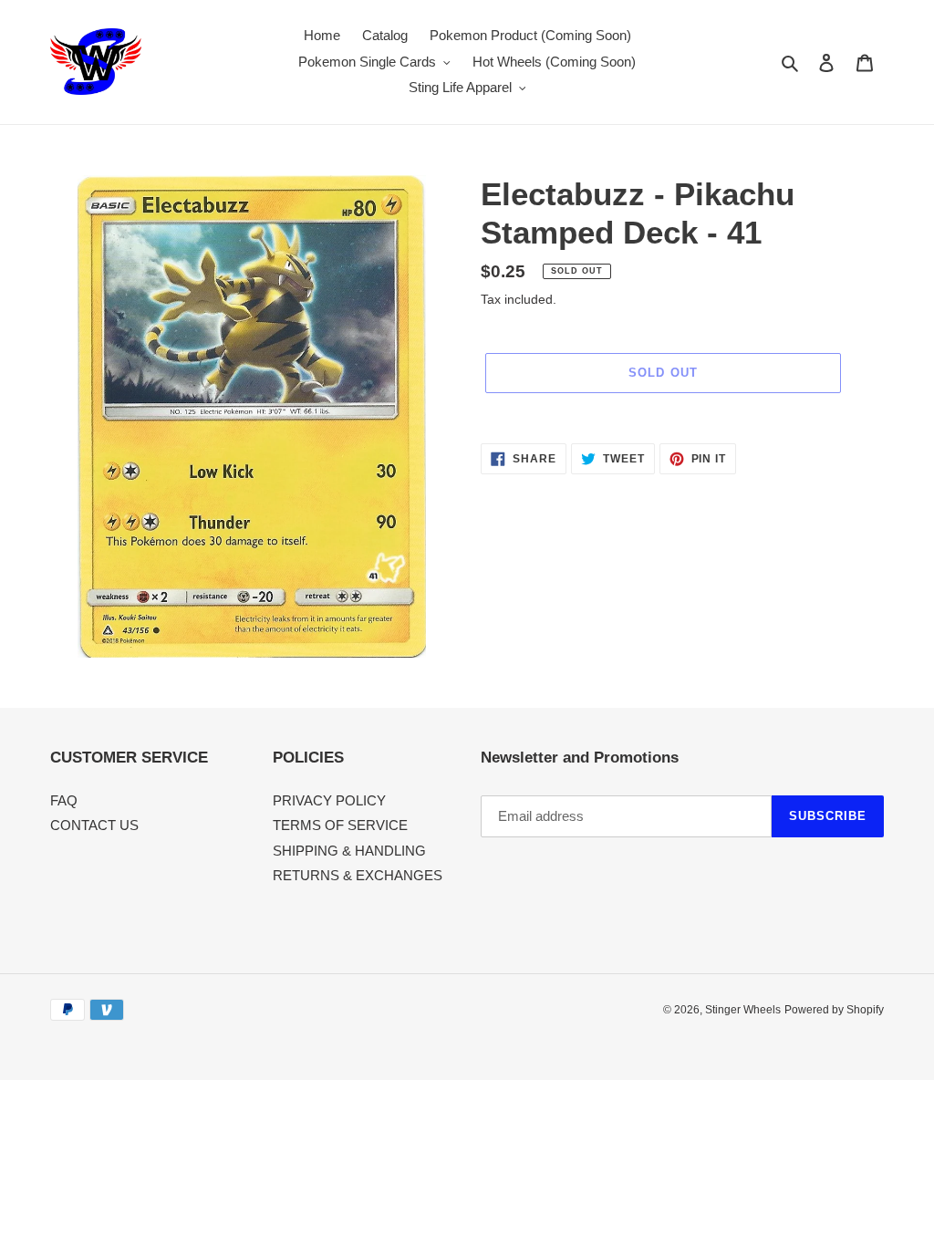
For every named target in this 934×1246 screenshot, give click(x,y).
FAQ (64, 800)
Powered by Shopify (834, 1009)
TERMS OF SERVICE (340, 825)
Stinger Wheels (743, 1009)
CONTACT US (94, 825)
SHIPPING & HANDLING (349, 850)
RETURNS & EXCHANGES (357, 875)
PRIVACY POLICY (329, 800)
